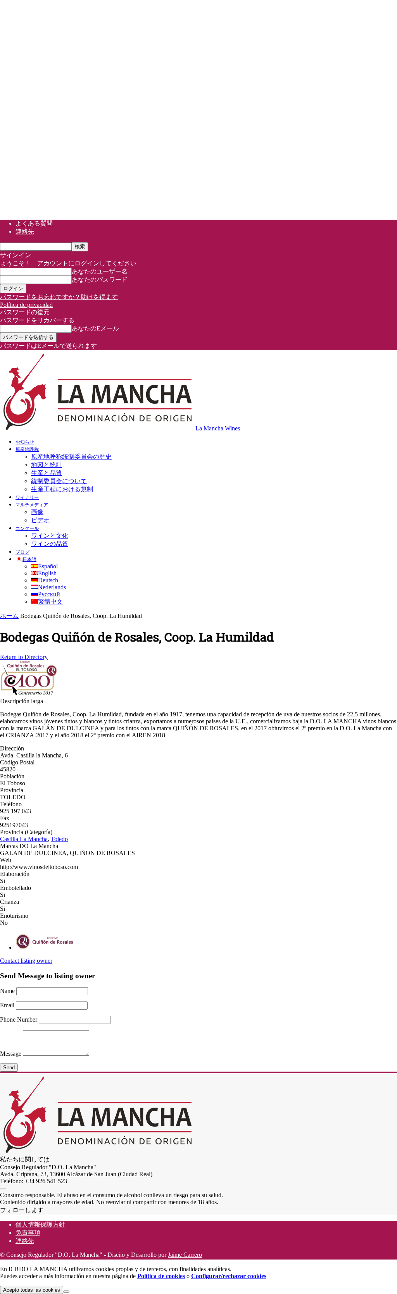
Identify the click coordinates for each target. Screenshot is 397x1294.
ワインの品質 (49, 543)
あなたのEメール (95, 328)
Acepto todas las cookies (31, 1290)
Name (7, 991)
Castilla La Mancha (24, 839)
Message (10, 1053)
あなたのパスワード (100, 279)
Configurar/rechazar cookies (228, 1276)
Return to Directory (24, 657)
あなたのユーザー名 (100, 271)
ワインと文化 (49, 535)
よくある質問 (34, 223)
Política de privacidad (26, 304)
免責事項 (28, 1232)
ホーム (9, 616)
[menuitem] (26, 559)
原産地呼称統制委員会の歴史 (71, 456)
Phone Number (18, 1019)
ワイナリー (27, 497)
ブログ (22, 552)
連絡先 (25, 231)
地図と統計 (46, 464)
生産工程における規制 (62, 489)
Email (7, 1005)
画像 (37, 512)
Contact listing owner (26, 960)
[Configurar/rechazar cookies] (66, 1292)
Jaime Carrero (185, 1254)
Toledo (59, 839)
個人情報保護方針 (40, 1224)
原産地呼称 (27, 449)
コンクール (27, 528)
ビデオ (40, 520)
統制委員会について (59, 481)
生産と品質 (46, 473)
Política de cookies (161, 1276)
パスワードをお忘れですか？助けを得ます (59, 297)
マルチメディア (32, 504)
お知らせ (25, 442)
